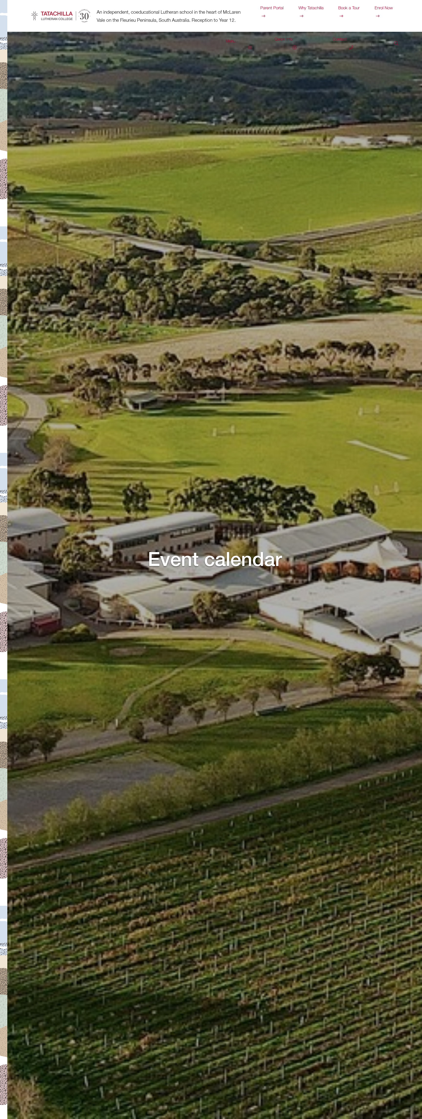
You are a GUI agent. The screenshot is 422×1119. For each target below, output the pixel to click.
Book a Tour (348, 7)
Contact (340, 39)
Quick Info (283, 39)
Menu (231, 41)
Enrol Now (384, 7)
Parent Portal (272, 7)
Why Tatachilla (311, 7)
